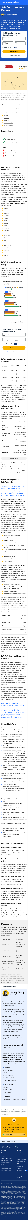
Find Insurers (14, 51)
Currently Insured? (7, 47)
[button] (13, 14)
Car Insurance (4, 1152)
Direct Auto (22, 20)
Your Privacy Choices (19, 1171)
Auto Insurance (11, 1141)
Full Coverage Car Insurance (4, 1155)
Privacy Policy (19, 1168)
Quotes (6, 115)
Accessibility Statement (6, 1216)
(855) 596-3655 (15, 1124)
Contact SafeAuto (8, 125)
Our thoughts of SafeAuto (10, 113)
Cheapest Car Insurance (6, 1162)
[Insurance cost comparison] (14, 301)
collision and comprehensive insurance (16, 509)
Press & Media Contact (21, 1159)
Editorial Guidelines (21, 1154)
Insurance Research (21, 1161)
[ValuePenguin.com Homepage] (10, 2)
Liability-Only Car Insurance (7, 1158)
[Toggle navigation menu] (26, 2)
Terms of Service (20, 1166)
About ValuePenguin (21, 1152)
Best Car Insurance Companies (5, 1165)
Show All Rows (14, 458)
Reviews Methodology (21, 1157)
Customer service (8, 122)
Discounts (6, 117)
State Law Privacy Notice (21, 1173)
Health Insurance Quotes (6, 1168)
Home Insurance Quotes (6, 1170)
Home (3, 1141)
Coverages (6, 120)
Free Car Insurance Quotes (6, 1160)
